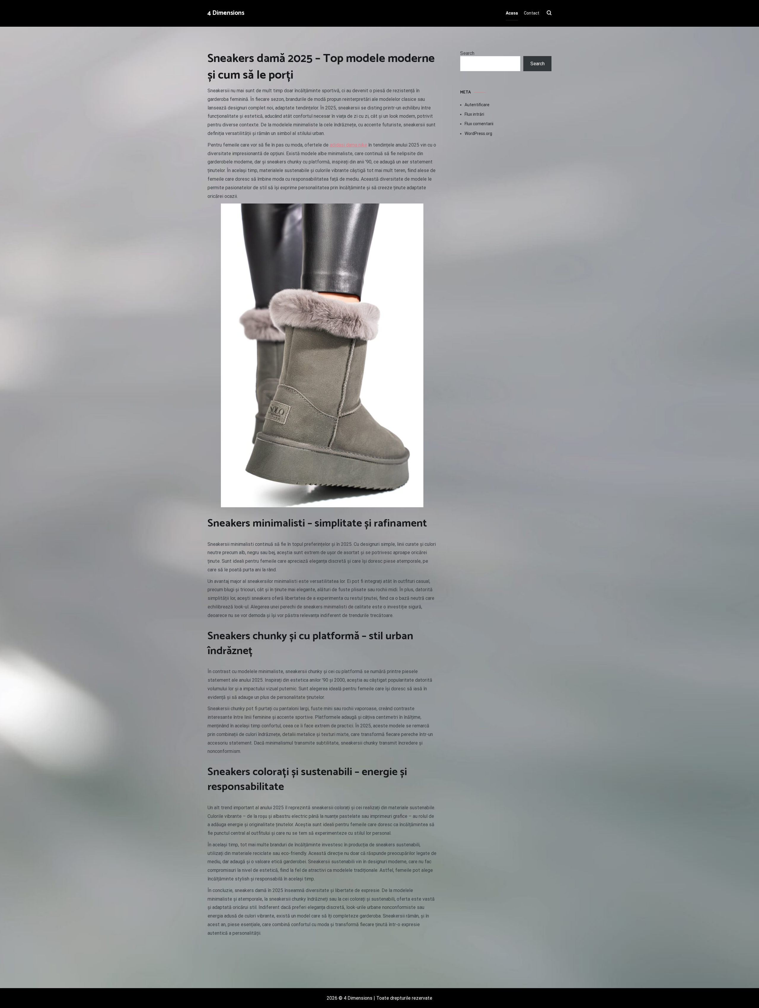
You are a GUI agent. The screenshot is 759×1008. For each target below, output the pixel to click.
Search (467, 53)
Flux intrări (474, 114)
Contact (531, 13)
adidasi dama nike (348, 145)
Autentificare (477, 104)
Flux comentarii (479, 123)
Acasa (512, 13)
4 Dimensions (226, 13)
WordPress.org (478, 133)
